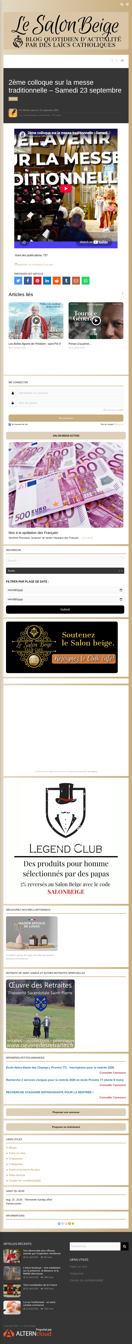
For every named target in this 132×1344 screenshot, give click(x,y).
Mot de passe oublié (113, 410)
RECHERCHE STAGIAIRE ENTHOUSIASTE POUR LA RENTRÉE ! (50, 1092)
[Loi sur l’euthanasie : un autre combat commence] (12, 1313)
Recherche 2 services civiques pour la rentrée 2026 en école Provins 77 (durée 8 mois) (65, 1080)
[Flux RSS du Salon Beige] (69, 1224)
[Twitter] (18, 281)
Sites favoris (17, 1175)
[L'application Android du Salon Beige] (73, 1224)
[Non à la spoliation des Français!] (66, 526)
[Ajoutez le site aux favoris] (66, 1224)
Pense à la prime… (80, 343)
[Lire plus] (87, 537)
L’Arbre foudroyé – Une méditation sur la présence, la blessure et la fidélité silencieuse (41, 1270)
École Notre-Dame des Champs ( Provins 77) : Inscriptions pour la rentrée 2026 (60, 1067)
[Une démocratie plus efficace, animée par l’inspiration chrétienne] (12, 1262)
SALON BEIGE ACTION (66, 435)
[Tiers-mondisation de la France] (12, 1296)
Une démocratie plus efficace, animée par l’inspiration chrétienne (42, 1252)
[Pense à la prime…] (96, 338)
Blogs (13, 1147)
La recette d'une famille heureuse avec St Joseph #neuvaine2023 (61, 771)
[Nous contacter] (62, 1224)
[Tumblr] (66, 281)
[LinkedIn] (47, 281)
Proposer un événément (66, 1127)
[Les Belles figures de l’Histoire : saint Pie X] (36, 338)
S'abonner (77, 1273)
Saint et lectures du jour (24, 1169)
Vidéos (13, 99)
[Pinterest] (37, 281)
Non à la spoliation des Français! (33, 533)
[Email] (76, 281)
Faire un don (17, 1153)
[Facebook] (28, 281)
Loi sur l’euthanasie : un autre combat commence (39, 1303)
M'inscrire (119, 424)
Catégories (16, 1164)
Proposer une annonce (66, 1112)
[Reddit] (57, 281)
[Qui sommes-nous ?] (59, 1224)
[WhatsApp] (86, 281)
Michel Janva (29, 110)
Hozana (94, 771)
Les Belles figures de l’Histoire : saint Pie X (35, 343)
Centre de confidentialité (25, 1180)
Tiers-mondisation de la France (40, 1285)
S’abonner (16, 1158)
